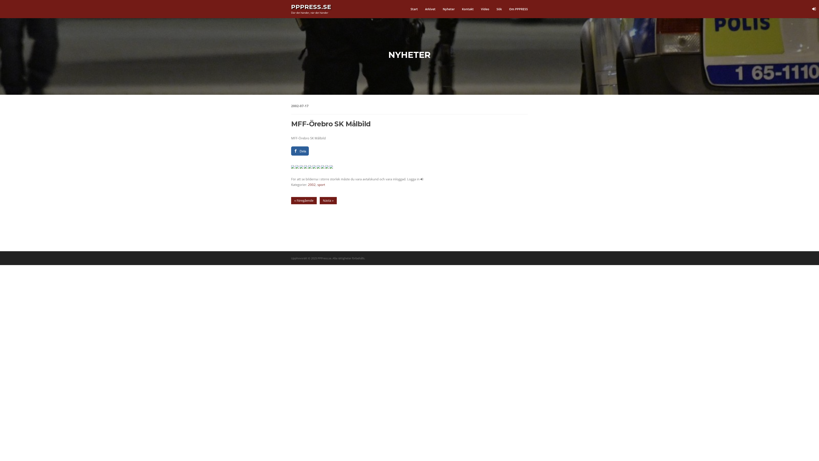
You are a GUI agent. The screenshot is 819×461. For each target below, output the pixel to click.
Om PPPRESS (518, 9)
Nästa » (328, 200)
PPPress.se (311, 6)
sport (321, 184)
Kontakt (468, 9)
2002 (312, 184)
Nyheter (449, 9)
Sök (499, 9)
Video (485, 9)
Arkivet (430, 9)
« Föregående (304, 200)
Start (414, 9)
